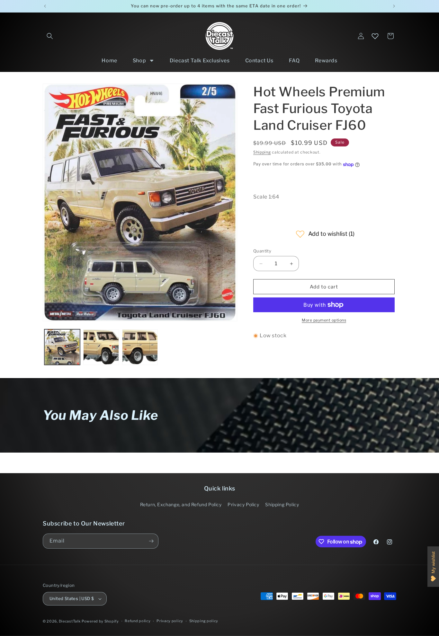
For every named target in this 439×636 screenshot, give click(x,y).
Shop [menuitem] (139, 60)
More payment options (324, 320)
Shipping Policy (282, 504)
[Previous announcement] (45, 6)
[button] (50, 36)
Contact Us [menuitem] (259, 60)
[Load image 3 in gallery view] (140, 347)
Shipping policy (204, 621)
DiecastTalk (70, 621)
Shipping (262, 152)
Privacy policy (170, 621)
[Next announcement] (394, 6)
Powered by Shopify (100, 621)
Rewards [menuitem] (326, 60)
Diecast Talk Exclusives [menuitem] (200, 60)
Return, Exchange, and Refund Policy (181, 504)
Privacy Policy (243, 504)
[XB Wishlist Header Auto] (375, 36)
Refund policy (137, 621)
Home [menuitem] (109, 60)
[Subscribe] (151, 541)
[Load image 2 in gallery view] (101, 347)
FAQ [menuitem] (294, 60)
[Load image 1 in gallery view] (62, 347)
